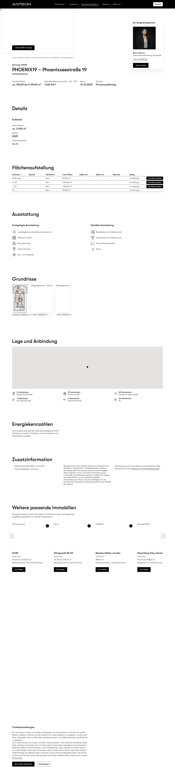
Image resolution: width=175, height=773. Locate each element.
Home (14, 57)
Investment (73, 4)
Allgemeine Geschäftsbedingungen (145, 469)
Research (106, 4)
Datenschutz (17, 758)
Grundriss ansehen (155, 178)
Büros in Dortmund (45, 57)
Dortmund (34, 57)
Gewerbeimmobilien (89, 4)
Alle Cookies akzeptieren (23, 764)
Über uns (116, 4)
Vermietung (59, 4)
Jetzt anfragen (140, 65)
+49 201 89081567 (140, 59)
